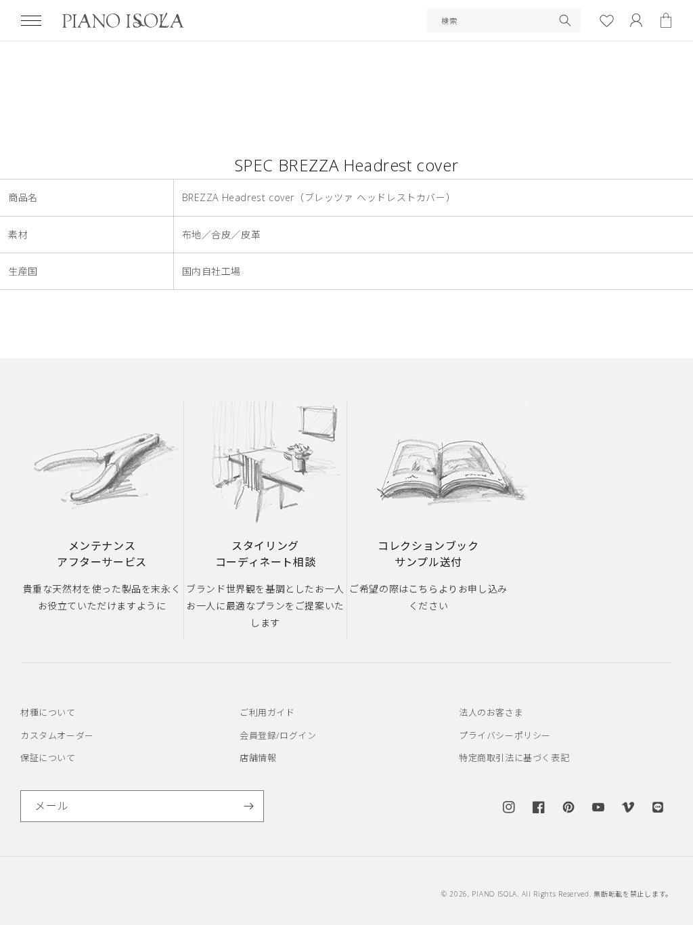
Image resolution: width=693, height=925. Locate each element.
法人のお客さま (491, 712)
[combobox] (504, 20)
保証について (48, 758)
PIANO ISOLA (494, 894)
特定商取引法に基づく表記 (514, 758)
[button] (31, 20)
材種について (48, 712)
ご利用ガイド (267, 712)
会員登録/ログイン (278, 735)
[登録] (248, 806)
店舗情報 (258, 758)
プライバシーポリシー (505, 735)
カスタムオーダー (57, 735)
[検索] (565, 20)
